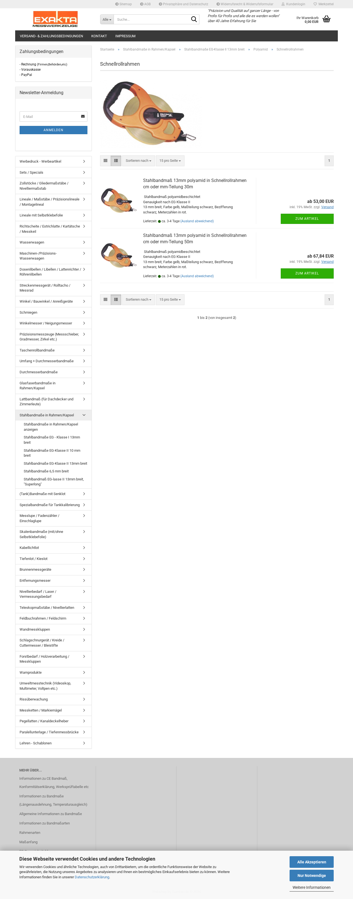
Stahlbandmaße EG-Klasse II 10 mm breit (52, 453)
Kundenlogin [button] (295, 4)
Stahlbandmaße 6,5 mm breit (46, 471)
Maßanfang (28, 842)
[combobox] (138, 160)
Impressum (125, 36)
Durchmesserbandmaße (39, 372)
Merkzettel (325, 4)
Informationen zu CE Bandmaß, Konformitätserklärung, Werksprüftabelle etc (54, 782)
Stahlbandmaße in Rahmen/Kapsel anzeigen (51, 427)
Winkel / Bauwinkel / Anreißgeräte (46, 301)
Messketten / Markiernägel (41, 710)
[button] (105, 160)
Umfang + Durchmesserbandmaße (47, 361)
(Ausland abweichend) (197, 221)
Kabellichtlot (29, 548)
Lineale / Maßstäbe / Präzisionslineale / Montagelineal (49, 202)
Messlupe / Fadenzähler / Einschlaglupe (39, 518)
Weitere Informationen (312, 887)
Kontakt (99, 36)
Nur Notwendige (312, 875)
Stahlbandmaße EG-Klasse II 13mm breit (55, 463)
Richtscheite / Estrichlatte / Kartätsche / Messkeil (50, 229)
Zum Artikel (307, 219)
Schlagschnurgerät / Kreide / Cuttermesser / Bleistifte (42, 642)
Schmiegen (28, 312)
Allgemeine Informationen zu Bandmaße (50, 814)
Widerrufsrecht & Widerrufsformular (246, 4)
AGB (147, 4)
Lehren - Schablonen (36, 743)
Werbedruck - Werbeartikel (40, 161)
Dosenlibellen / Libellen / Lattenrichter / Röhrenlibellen (50, 272)
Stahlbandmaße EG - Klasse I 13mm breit (52, 440)
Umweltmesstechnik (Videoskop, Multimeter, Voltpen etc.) (45, 686)
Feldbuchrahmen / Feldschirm (43, 618)
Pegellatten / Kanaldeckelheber (44, 721)
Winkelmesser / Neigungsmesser (46, 323)
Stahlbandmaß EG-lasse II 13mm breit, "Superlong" (54, 481)
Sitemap (125, 4)
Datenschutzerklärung (92, 877)
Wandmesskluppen (35, 629)
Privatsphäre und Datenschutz (185, 4)
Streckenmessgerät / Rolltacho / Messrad (45, 288)
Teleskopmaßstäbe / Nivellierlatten (47, 607)
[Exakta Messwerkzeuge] (55, 19)
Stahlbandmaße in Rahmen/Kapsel (47, 415)
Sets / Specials (31, 172)
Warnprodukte (31, 672)
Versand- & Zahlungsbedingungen (51, 36)
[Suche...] (194, 20)
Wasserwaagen (32, 242)
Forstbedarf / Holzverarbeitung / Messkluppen (44, 659)
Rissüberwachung (34, 699)
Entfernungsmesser (35, 580)
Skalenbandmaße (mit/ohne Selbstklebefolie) (41, 534)
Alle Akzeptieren (311, 862)
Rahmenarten (29, 833)
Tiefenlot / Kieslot (33, 559)
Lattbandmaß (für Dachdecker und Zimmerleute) (46, 401)
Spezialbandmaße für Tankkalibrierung (50, 505)
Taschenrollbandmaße (37, 350)
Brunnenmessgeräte (35, 569)
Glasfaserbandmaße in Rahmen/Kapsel (37, 385)
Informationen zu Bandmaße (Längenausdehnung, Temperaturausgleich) (53, 800)
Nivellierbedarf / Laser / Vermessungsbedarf (38, 594)
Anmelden (53, 130)
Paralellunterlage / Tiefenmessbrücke (49, 732)
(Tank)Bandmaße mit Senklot (42, 494)
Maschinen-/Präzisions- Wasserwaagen (38, 256)
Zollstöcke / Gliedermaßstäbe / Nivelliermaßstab (44, 186)
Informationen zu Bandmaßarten (44, 823)
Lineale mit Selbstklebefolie (41, 215)
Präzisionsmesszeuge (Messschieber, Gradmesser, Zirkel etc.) (49, 337)
